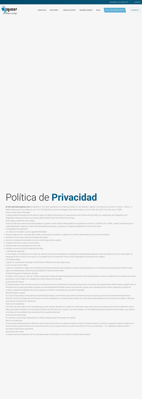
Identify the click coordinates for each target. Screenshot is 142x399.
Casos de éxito (69, 10)
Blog (98, 10)
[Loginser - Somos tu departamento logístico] (9, 10)
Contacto (135, 10)
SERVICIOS (42, 10)
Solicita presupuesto (114, 10)
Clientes (137, 2)
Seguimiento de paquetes (118, 2)
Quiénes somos (86, 10)
